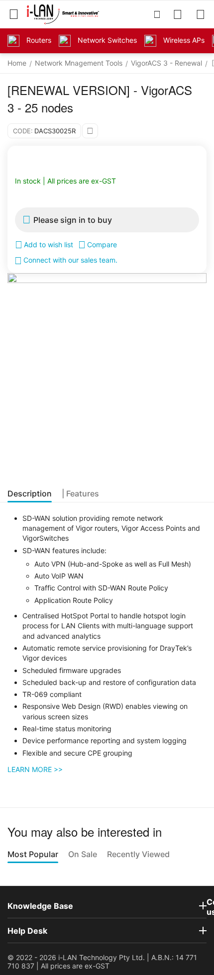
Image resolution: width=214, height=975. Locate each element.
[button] (90, 131)
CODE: (23, 131)
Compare (102, 244)
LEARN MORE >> (35, 769)
